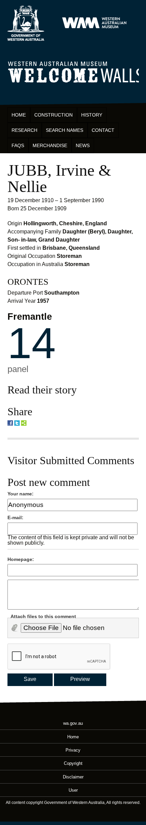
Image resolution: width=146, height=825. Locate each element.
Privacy (73, 750)
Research (24, 130)
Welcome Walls (73, 71)
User (73, 790)
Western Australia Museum (25, 23)
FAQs (18, 145)
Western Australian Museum (94, 23)
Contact (103, 130)
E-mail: (15, 517)
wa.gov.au (73, 723)
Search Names (64, 130)
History (91, 115)
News (83, 145)
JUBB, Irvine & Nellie (59, 178)
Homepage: (20, 559)
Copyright (73, 763)
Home (19, 115)
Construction (53, 115)
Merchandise (50, 145)
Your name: (20, 493)
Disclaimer (73, 776)
